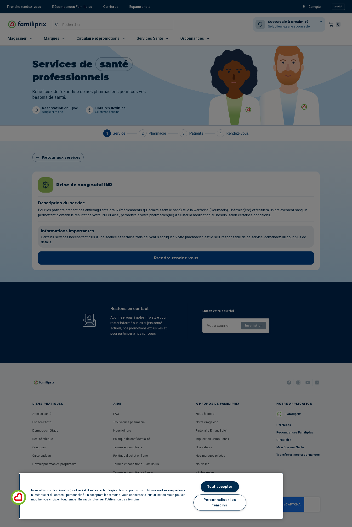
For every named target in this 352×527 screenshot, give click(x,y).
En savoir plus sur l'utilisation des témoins (109, 499)
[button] (18, 497)
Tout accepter (220, 487)
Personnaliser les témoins (220, 502)
